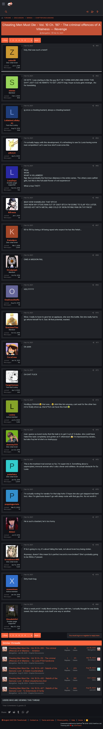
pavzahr (93, 690)
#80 (97, 604)
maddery (92, 670)
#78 (97, 545)
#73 (97, 400)
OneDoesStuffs (12, 300)
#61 (97, 46)
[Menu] (3, 4)
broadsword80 (12, 559)
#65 (97, 166)
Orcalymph (12, 270)
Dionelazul (92, 660)
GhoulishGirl (12, 619)
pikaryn (12, 153)
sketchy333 (12, 444)
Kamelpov (12, 240)
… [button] (28, 40)
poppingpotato (12, 504)
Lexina (12, 415)
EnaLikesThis (12, 327)
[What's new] (97, 11)
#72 (97, 370)
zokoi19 (12, 60)
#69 (97, 285)
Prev (5, 40)
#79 (97, 575)
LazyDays (12, 180)
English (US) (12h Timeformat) (15, 720)
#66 (97, 198)
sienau (12, 90)
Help (73, 720)
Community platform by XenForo (81, 723)
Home (80, 720)
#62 (97, 76)
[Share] (93, 45)
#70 (97, 313)
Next (36, 40)
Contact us (34, 720)
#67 (97, 225)
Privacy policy (62, 720)
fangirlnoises (12, 385)
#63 (97, 106)
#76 (97, 489)
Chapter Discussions (36, 653)
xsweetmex (11, 589)
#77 (97, 517)
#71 (97, 342)
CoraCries (12, 357)
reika (94, 680)
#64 (97, 138)
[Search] (6, 11)
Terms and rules (48, 720)
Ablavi (12, 532)
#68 (97, 255)
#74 (97, 430)
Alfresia (12, 212)
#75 (97, 459)
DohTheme (78, 725)
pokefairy (12, 474)
